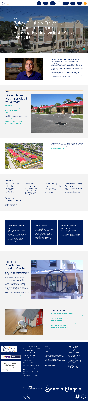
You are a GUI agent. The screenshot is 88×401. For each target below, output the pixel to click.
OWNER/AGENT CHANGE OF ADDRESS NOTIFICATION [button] (63, 323)
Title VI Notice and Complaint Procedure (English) (32, 368)
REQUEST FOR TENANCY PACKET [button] (58, 327)
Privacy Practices (27, 360)
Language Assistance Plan (29, 357)
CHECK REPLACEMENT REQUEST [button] (58, 318)
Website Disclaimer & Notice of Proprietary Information (30, 376)
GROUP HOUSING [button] (8, 105)
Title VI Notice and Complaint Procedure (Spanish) (32, 372)
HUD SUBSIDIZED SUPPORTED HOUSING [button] (13, 121)
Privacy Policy (34, 394)
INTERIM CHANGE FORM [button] (56, 320)
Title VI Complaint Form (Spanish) (31, 365)
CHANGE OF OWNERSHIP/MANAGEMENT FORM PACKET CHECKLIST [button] (66, 316)
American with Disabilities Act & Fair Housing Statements (31, 349)
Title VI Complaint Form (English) (31, 363)
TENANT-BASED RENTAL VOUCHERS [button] (13, 123)
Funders (47, 346)
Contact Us (47, 349)
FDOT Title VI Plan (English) (29, 355)
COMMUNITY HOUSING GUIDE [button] (57, 148)
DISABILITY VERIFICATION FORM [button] (12, 295)
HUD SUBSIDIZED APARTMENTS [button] (12, 107)
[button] (85, 3)
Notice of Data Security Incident (30, 346)
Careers (47, 351)
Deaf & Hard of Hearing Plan (29, 352)
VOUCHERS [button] (7, 112)
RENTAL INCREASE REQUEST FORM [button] (58, 325)
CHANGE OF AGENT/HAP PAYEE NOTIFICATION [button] (61, 313)
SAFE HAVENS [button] (8, 119)
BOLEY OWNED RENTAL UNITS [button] (11, 110)
